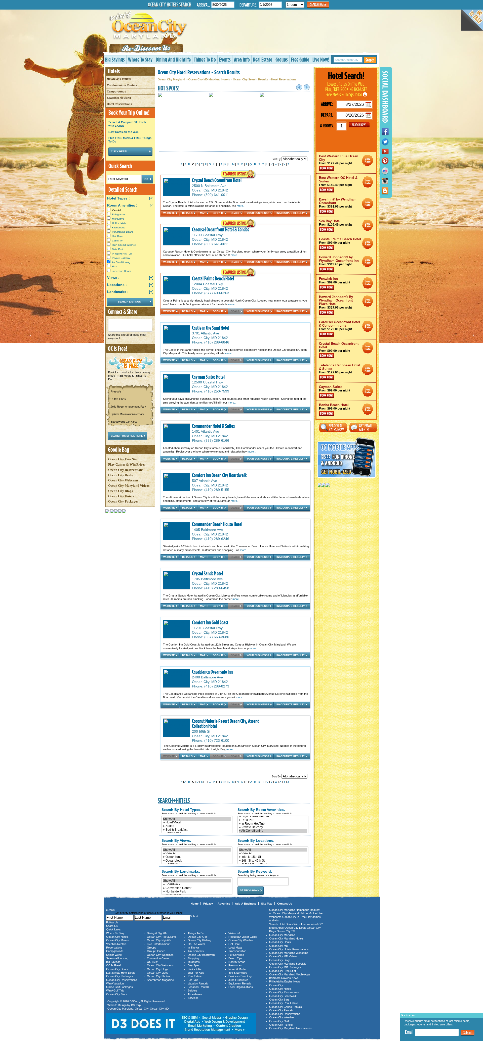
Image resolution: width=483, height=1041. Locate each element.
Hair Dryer (117, 236)
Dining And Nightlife (173, 59)
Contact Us (284, 903)
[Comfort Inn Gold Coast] (176, 626)
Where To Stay (140, 59)
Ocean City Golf (197, 936)
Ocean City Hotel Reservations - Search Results (199, 72)
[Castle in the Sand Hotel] (176, 331)
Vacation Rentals (116, 944)
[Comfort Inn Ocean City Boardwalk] (176, 482)
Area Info (242, 59)
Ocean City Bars (279, 999)
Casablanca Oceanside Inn (212, 672)
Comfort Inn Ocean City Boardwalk (219, 475)
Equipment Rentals (239, 983)
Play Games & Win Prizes (126, 464)
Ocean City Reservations (125, 470)
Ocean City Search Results (250, 79)
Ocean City (141, 1008)
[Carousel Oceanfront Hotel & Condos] (176, 236)
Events (225, 59)
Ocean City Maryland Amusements (290, 1028)
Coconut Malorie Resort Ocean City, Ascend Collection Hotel (225, 723)
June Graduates (238, 979)
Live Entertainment (158, 944)
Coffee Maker (120, 223)
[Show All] (197, 819)
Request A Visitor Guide (242, 936)
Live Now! (320, 59)
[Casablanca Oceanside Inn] (176, 675)
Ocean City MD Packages (285, 967)
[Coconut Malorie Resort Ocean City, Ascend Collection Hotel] (176, 731)
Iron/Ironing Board (122, 231)
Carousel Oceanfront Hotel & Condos (220, 229)
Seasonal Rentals (198, 986)
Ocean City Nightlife (159, 940)
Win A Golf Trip (115, 990)
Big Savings (115, 59)
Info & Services (237, 972)
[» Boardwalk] (197, 884)
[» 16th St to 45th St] (273, 860)
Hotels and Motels (119, 78)
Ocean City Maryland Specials (287, 963)
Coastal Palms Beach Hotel (213, 278)
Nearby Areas (236, 961)
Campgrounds (116, 91)
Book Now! (326, 168)
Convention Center (158, 958)
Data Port (117, 249)
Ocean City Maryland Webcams (288, 952)
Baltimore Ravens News (284, 977)
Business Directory (240, 976)
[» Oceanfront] (197, 857)
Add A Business (245, 903)
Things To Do (205, 59)
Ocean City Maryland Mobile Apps (289, 974)
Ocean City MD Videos (283, 956)
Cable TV (117, 240)
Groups (281, 59)
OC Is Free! (113, 965)
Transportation (237, 951)
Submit (467, 1033)
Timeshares (195, 994)
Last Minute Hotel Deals (120, 972)
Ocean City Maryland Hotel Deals (368, 160)
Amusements (196, 951)
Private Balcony (121, 258)
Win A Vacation (115, 983)
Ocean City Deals (120, 475)
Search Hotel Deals (281, 924)
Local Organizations (240, 986)
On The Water (196, 944)
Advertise (224, 903)
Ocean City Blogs (120, 491)
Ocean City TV (286, 931)
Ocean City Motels (117, 940)
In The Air (193, 947)
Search (370, 60)
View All (115, 210)
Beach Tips (235, 958)
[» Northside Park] (197, 891)
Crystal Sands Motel (207, 573)
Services (193, 997)
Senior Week (114, 954)
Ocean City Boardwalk (201, 954)
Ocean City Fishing (199, 940)
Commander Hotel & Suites (213, 426)
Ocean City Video (157, 972)
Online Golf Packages (119, 986)
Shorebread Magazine (160, 979)
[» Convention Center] (197, 888)
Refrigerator (119, 214)
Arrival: (203, 4)
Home (194, 903)
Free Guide (300, 59)
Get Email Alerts (363, 427)
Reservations (114, 947)
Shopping (193, 958)
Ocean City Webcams (123, 480)
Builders (192, 990)
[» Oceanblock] (197, 860)
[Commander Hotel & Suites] (176, 429)
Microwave (118, 218)
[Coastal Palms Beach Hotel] (176, 282)
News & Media (237, 969)
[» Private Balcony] (273, 827)
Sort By (276, 159)
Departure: (248, 4)
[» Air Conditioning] (273, 830)
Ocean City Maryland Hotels (286, 938)
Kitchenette (118, 227)
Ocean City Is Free (294, 916)
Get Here (234, 944)
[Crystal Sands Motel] (176, 577)
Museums (194, 961)
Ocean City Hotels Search (169, 5)
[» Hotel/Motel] (197, 822)
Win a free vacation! (306, 924)
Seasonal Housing (119, 97)
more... (241, 205)
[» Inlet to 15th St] (273, 857)
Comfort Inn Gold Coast (210, 622)
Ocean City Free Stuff (123, 459)
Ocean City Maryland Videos (128, 485)
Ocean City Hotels (121, 496)
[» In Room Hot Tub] (273, 823)
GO (359, 124)
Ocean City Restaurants (162, 936)
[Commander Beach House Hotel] (176, 531)
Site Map (266, 903)
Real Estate (262, 59)
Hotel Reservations (119, 104)
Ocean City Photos (158, 976)
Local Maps (235, 947)
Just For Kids (196, 972)
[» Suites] (197, 826)
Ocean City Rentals (281, 1010)
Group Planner (156, 951)
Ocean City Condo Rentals (285, 1006)
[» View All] (197, 853)
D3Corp (134, 1001)
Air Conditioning (121, 262)
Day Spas (194, 965)
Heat (114, 266)
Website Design (117, 1005)
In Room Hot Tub (122, 253)
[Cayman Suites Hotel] (176, 380)
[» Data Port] (273, 820)
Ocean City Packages (123, 501)
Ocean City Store (116, 994)
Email (409, 1032)
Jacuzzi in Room (121, 271)
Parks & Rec (195, 969)
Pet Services (236, 954)
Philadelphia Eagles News (284, 981)
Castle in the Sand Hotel (210, 328)
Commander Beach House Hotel (217, 524)
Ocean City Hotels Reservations (289, 949)
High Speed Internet (124, 244)
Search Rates (318, 4)
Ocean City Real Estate (283, 1003)
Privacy (208, 903)
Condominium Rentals (122, 85)
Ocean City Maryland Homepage (289, 909)
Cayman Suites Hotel (208, 377)
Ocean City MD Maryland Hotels (209, 79)
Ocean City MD (159, 1008)
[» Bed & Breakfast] (197, 829)
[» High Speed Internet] (273, 816)
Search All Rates (333, 427)
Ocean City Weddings (160, 954)
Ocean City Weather (240, 940)
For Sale (193, 979)
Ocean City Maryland (171, 79)
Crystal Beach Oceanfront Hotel (217, 180)
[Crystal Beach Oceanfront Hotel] (176, 183)
